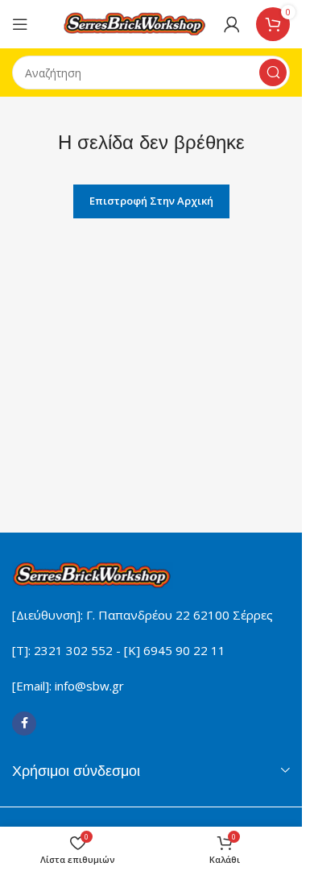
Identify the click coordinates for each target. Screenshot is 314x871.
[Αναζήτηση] (273, 72)
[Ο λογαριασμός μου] (232, 24)
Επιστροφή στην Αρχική (151, 200)
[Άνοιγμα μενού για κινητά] (20, 24)
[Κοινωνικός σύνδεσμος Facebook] (24, 723)
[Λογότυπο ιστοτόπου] (135, 23)
